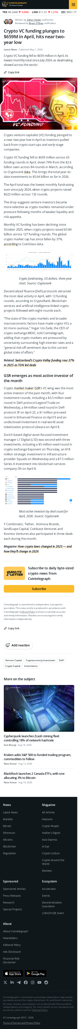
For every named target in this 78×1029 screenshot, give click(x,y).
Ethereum (9, 833)
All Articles (48, 812)
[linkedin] (12, 983)
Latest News (10, 49)
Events (46, 895)
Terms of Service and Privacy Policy (21, 1022)
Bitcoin (7, 826)
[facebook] (25, 983)
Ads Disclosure (12, 951)
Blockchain (9, 846)
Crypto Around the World (53, 862)
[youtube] (39, 983)
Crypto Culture (51, 853)
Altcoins (7, 839)
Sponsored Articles (14, 889)
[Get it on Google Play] (36, 973)
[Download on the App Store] (13, 973)
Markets (8, 819)
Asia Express (49, 839)
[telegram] (19, 983)
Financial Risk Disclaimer (11, 960)
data (27, 172)
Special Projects (12, 909)
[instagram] (32, 983)
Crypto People (50, 826)
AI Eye (45, 846)
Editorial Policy (27, 611)
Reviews (47, 870)
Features (47, 819)
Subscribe (39, 589)
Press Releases (12, 895)
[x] (5, 983)
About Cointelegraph (15, 931)
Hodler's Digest (51, 833)
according (11, 244)
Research (8, 902)
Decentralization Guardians (52, 904)
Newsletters (10, 938)
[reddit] (46, 983)
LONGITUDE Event (53, 913)
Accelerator (49, 889)
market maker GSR (27, 388)
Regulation (9, 853)
